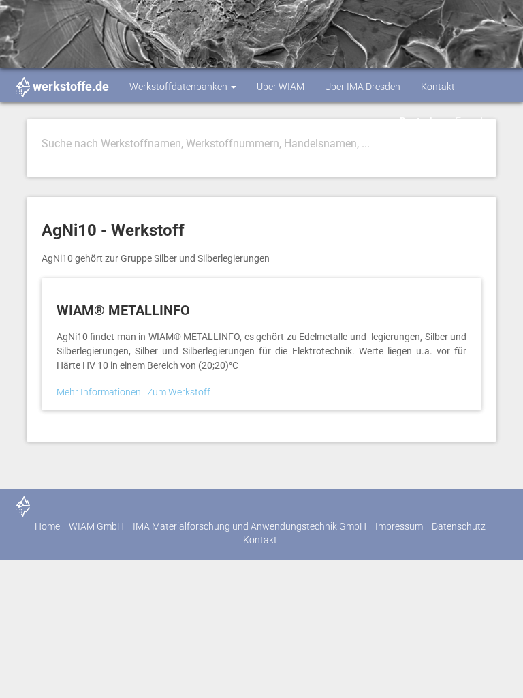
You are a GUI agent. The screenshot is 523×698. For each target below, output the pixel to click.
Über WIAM (280, 86)
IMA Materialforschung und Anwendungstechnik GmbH (249, 526)
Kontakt (438, 86)
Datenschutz (459, 526)
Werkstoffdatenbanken (179, 86)
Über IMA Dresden (362, 86)
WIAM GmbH (96, 526)
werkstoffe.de (71, 86)
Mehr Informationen (100, 391)
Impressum (399, 526)
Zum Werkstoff (178, 391)
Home (47, 526)
